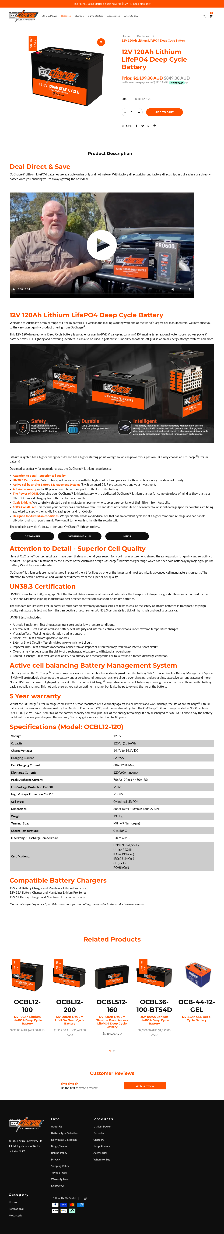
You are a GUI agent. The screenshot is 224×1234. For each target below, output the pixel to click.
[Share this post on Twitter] (142, 126)
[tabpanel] (27, 994)
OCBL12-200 (69, 1005)
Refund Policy (59, 1152)
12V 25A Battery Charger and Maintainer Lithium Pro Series (48, 888)
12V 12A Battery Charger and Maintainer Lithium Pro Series (48, 892)
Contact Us (57, 1185)
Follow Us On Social (64, 1198)
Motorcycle (15, 1215)
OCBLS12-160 (112, 1005)
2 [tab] (114, 1051)
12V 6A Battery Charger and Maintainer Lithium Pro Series (47, 897)
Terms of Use (59, 1172)
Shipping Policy (60, 1166)
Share (127, 126)
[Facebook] (79, 1198)
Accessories (100, 1152)
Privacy (55, 1159)
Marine (13, 1202)
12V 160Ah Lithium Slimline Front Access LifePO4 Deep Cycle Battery (112, 1022)
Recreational (16, 1208)
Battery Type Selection (64, 1133)
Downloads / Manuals (64, 1139)
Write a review (145, 1085)
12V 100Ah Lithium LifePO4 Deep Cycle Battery (27, 1020)
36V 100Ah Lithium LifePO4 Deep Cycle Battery (154, 1020)
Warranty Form (60, 1179)
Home (126, 36)
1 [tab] (110, 1051)
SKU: (125, 99)
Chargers (98, 1139)
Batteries (98, 1133)
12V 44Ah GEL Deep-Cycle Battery (197, 1018)
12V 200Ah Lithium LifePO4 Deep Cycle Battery (69, 1020)
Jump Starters (101, 1146)
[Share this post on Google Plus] (148, 126)
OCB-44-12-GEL (196, 1005)
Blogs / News (59, 1146)
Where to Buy (101, 1159)
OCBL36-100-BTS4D (154, 1005)
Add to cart (164, 112)
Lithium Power (102, 1126)
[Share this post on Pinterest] (154, 126)
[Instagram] (85, 1198)
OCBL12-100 (27, 1005)
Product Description (110, 153)
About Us (56, 1126)
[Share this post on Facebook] (137, 126)
